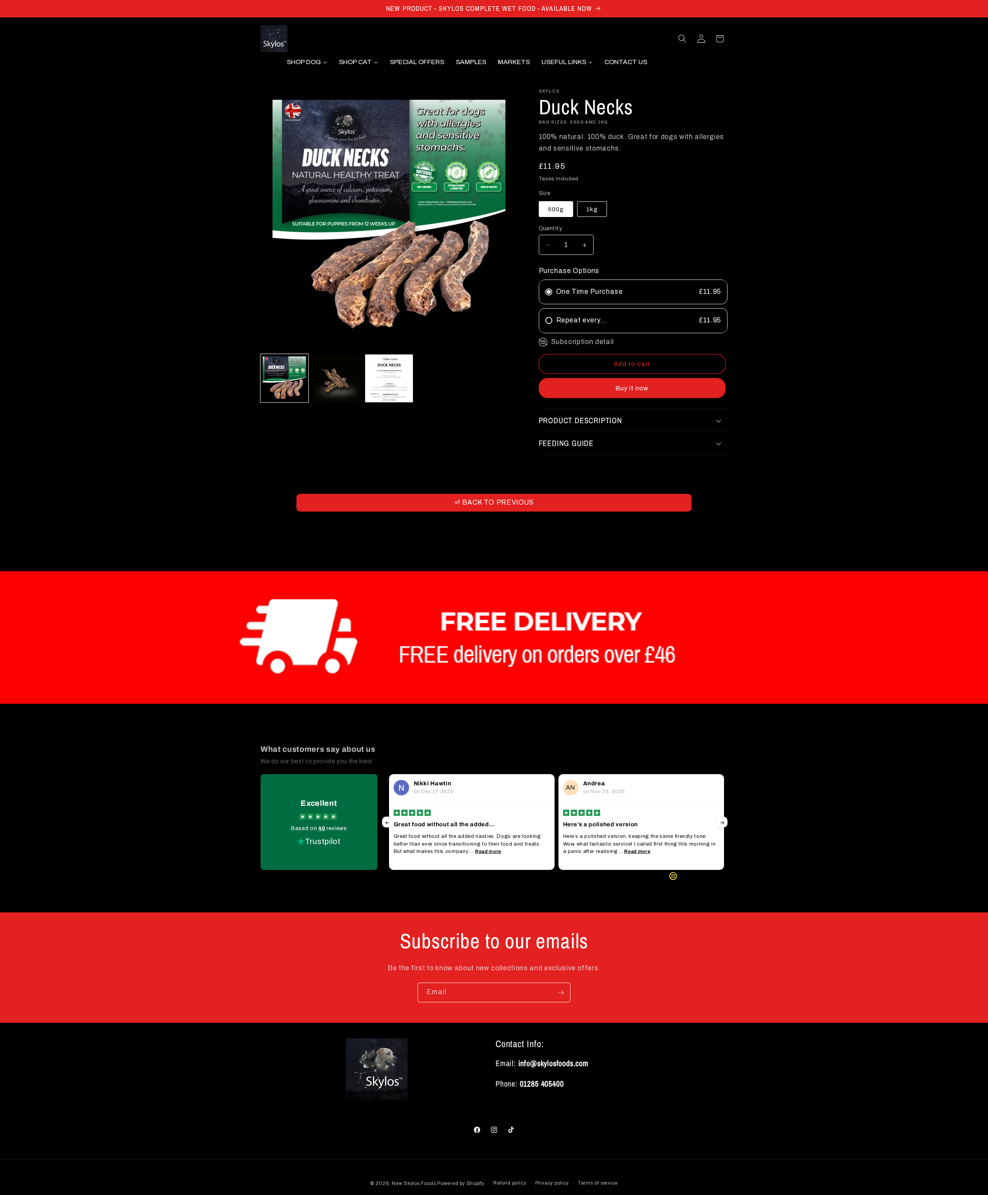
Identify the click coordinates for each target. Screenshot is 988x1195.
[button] (682, 38)
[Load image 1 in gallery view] (284, 378)
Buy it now (632, 388)
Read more (488, 851)
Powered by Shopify (460, 1183)
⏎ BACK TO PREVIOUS (494, 502)
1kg (592, 209)
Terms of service (598, 1182)
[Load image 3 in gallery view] (389, 378)
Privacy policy (552, 1182)
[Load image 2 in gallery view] (336, 378)
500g (556, 209)
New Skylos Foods (414, 1183)
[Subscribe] (561, 993)
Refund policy (509, 1182)
